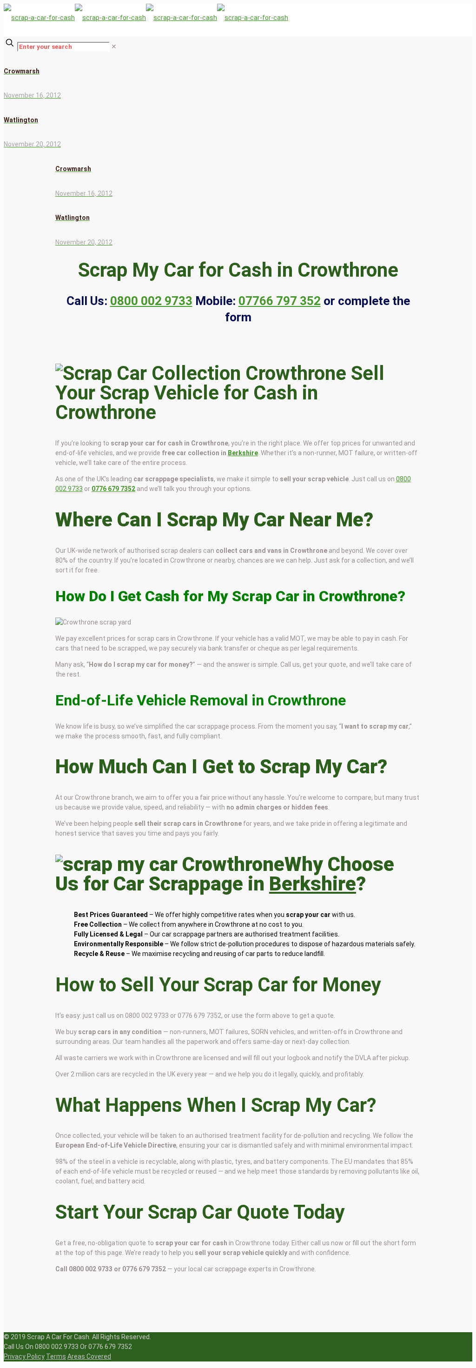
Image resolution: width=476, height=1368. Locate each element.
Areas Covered (89, 1356)
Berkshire (243, 453)
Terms (56, 1356)
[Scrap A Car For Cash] (146, 17)
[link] (114, 46)
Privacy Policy (24, 1356)
